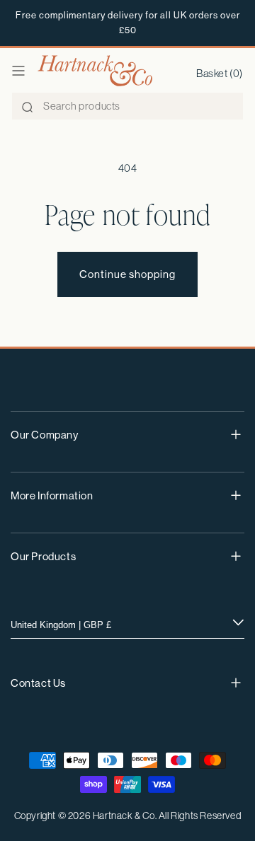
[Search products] (26, 107)
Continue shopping (127, 274)
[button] (18, 70)
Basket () (219, 73)
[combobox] (127, 106)
